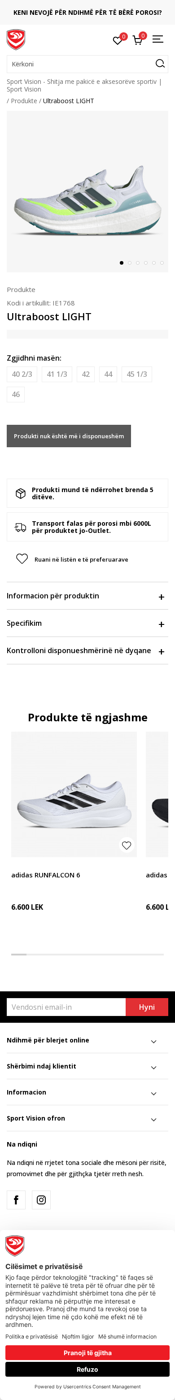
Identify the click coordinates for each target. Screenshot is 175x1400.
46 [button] (16, 394)
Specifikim (24, 623)
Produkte (24, 100)
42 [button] (86, 374)
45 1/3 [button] (137, 374)
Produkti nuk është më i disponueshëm (69, 436)
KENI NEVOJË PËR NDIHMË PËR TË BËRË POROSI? (87, 12)
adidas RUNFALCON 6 (45, 874)
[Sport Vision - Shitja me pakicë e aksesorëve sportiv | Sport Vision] (16, 39)
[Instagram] (41, 1200)
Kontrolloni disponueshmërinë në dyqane (79, 650)
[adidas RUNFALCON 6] (74, 794)
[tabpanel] (87, 191)
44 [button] (108, 374)
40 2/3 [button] (22, 374)
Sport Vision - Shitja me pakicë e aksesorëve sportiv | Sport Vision (84, 85)
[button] (87, 64)
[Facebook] (16, 1200)
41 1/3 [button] (57, 374)
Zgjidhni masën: (34, 358)
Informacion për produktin (53, 596)
